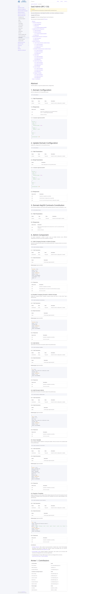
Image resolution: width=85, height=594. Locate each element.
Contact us (65, 1)
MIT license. (45, 19)
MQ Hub (19, 32)
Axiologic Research (35, 547)
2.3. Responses (36, 35)
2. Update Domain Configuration (38, 28)
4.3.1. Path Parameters (38, 56)
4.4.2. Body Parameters (38, 64)
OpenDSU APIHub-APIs (21, 15)
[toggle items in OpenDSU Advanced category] (28, 12)
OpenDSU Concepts (21, 7)
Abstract (33, 21)
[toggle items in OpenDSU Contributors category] (28, 14)
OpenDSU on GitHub (21, 50)
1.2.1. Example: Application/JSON (40, 27)
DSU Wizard (20, 26)
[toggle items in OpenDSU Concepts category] (28, 7)
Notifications (20, 31)
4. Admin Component (36, 41)
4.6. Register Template (37, 73)
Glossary (19, 48)
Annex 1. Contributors (36, 79)
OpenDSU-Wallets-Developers (23, 10)
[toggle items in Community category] (28, 45)
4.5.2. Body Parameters (38, 70)
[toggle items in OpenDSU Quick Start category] (28, 42)
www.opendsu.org (45, 549)
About (19, 47)
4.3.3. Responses (37, 59)
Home (19, 6)
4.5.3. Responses (37, 71)
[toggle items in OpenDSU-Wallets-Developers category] (28, 11)
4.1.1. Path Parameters (38, 44)
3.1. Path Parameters (37, 38)
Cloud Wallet (20, 23)
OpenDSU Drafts (20, 43)
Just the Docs (23, 591)
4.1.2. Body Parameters (38, 45)
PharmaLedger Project (36, 551)
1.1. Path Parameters (37, 24)
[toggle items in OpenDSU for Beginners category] (28, 9)
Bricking (19, 21)
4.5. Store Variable (36, 66)
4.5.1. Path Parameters (38, 68)
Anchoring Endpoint (21, 18)
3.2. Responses (36, 39)
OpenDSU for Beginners (22, 9)
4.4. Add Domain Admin (37, 60)
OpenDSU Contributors (21, 13)
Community (20, 45)
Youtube (61, 1)
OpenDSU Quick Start (21, 42)
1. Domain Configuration (36, 22)
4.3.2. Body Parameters (38, 58)
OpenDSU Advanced (21, 12)
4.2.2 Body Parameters (38, 51)
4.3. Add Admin (36, 54)
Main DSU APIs (20, 40)
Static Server (20, 28)
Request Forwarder (21, 39)
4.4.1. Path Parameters (38, 62)
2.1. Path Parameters (37, 30)
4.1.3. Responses (37, 47)
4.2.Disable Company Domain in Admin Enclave (42, 48)
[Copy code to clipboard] (66, 95)
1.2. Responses (36, 25)
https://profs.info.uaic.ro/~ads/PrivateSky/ (40, 556)
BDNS (19, 20)
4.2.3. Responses (37, 53)
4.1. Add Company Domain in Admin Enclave (41, 42)
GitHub (58, 1)
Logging (19, 29)
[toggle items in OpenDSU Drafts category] (28, 44)
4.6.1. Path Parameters (38, 74)
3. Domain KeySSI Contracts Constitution (39, 36)
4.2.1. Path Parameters (38, 50)
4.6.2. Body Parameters (38, 76)
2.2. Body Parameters (37, 32)
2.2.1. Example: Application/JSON (40, 33)
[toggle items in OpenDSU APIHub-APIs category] (28, 15)
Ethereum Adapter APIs (22, 34)
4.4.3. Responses (37, 65)
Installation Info (21, 17)
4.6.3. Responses (37, 77)
